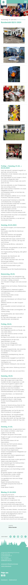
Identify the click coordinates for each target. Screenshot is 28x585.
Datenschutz (13, 580)
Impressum (4, 580)
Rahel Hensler (21, 19)
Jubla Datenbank (6, 566)
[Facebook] (4, 575)
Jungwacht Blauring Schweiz (9, 564)
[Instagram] (2, 575)
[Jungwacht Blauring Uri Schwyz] (3, 2)
